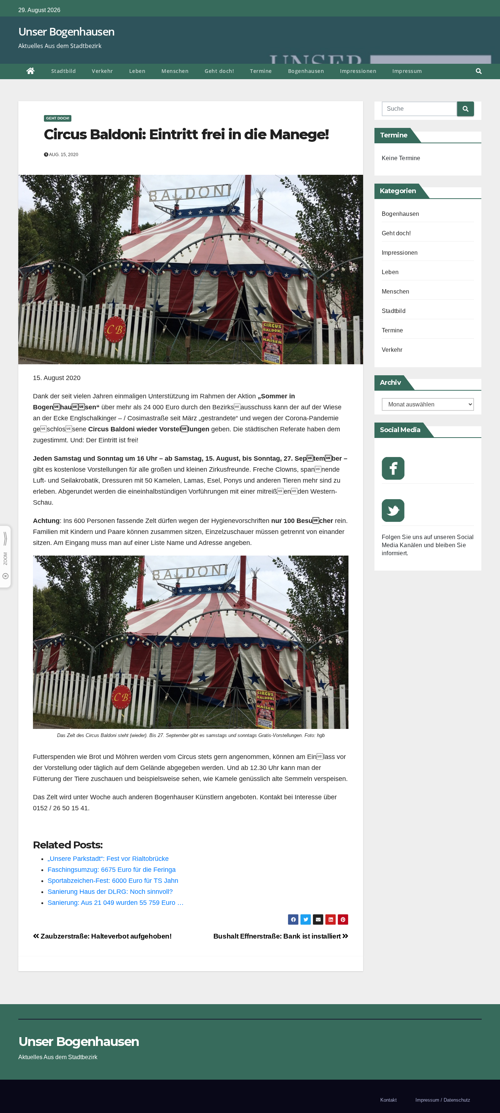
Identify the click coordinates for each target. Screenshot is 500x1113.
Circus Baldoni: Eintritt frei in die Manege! (186, 134)
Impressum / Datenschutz (442, 1100)
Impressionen (358, 70)
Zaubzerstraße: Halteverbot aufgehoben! (105, 936)
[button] (479, 71)
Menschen (175, 70)
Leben (137, 70)
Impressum (407, 70)
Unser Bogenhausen (66, 31)
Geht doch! (219, 70)
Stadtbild (63, 70)
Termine (261, 70)
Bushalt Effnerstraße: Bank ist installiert (278, 936)
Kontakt (388, 1100)
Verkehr (102, 70)
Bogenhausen (306, 70)
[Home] (30, 71)
